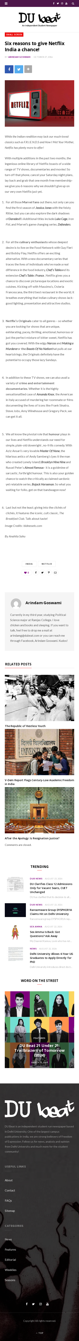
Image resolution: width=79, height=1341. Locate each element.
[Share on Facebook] (9, 69)
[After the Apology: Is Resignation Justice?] (39, 810)
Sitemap (10, 1210)
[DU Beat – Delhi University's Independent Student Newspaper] (39, 19)
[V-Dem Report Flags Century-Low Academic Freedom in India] (39, 752)
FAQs (8, 1200)
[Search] (73, 3)
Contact (10, 1190)
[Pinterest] (49, 572)
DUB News (36, 878)
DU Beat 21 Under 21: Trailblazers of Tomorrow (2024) (39, 1050)
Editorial (10, 1259)
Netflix (47, 563)
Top (40, 1333)
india (29, 563)
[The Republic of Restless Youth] (39, 698)
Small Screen (14, 34)
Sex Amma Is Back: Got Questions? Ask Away (45, 934)
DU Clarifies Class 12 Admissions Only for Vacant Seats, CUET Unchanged (51, 888)
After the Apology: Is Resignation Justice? (32, 838)
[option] (39, 1029)
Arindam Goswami (19, 57)
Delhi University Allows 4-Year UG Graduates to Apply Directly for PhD (51, 958)
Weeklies (10, 1270)
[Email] (55, 572)
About (9, 1180)
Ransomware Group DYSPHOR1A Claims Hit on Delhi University (51, 912)
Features (39, 1038)
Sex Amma (36, 926)
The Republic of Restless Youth (25, 726)
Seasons (10, 1280)
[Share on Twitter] (19, 69)
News (33, 948)
